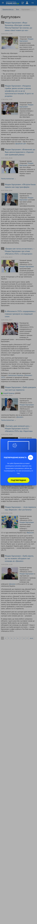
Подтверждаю (18, 480)
